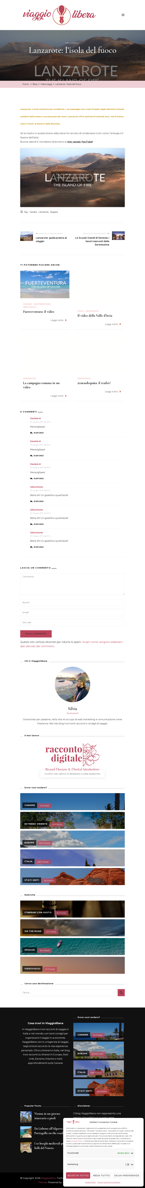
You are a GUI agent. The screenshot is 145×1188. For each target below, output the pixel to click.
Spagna (54, 212)
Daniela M (35, 418)
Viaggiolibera (48, 1178)
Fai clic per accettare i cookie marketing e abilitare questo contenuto (72, 177)
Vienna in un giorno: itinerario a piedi (47, 1116)
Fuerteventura (42, 304)
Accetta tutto (78, 1175)
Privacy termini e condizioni (108, 1182)
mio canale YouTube (79, 141)
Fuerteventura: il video (38, 312)
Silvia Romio (36, 487)
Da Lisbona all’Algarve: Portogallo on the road (48, 1131)
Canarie (33, 212)
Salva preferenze (126, 1175)
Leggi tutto (57, 320)
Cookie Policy (77, 1141)
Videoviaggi (71, 43)
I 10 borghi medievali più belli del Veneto (49, 1146)
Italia (80, 311)
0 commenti (72, 67)
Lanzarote (44, 212)
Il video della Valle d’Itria (94, 316)
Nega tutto (101, 1175)
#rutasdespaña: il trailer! (94, 383)
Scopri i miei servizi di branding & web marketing (73, 774)
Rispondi (39, 433)
